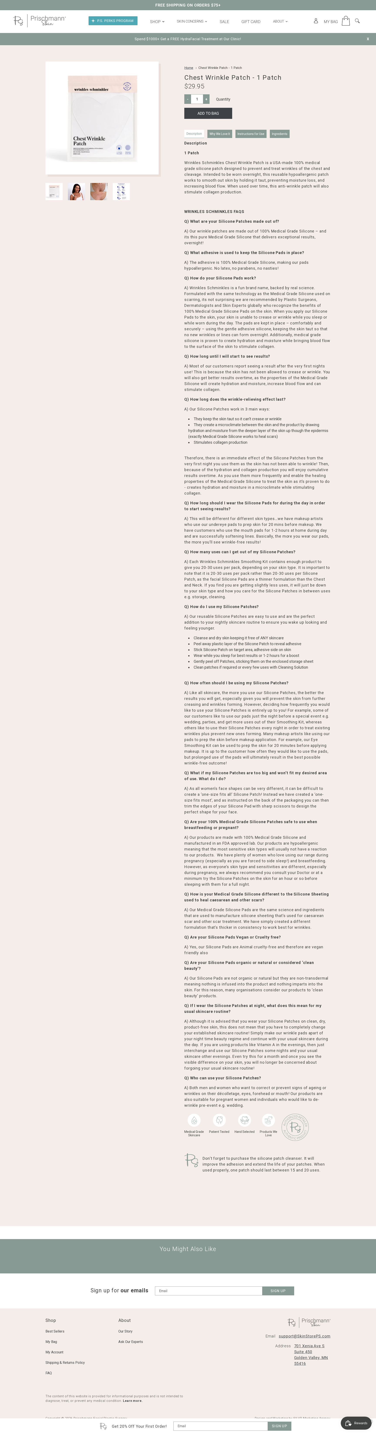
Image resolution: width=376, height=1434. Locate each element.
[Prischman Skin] (39, 26)
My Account (54, 1352)
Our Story (125, 1331)
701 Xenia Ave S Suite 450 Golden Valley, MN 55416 (311, 1355)
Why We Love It (220, 134)
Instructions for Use (251, 134)
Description (194, 133)
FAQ (48, 1373)
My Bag (51, 1342)
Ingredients (279, 134)
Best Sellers (54, 1331)
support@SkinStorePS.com (305, 1336)
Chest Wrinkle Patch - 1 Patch (220, 68)
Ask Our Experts (130, 1342)
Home (188, 68)
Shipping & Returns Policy (65, 1363)
